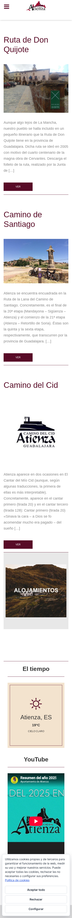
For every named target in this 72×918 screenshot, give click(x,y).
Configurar (36, 909)
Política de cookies (17, 880)
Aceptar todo (36, 889)
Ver (18, 186)
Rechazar (36, 899)
